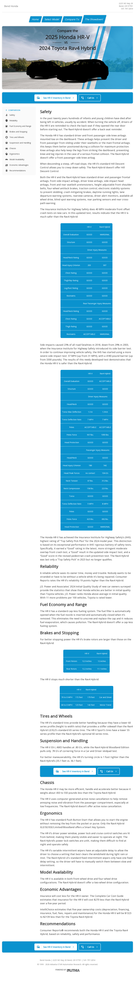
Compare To (72, 19)
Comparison (14, 110)
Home (35, 19)
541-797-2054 (127, 8)
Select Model (52, 19)
